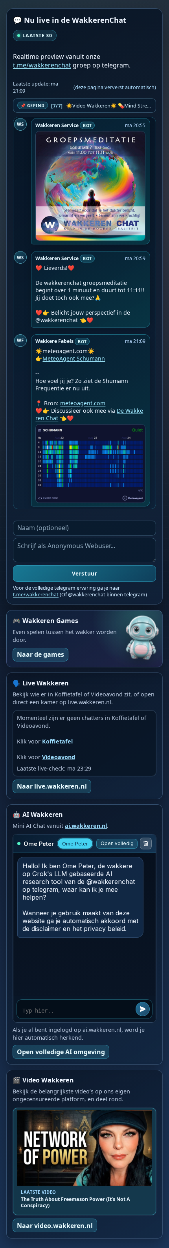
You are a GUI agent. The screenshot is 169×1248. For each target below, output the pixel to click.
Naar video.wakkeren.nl (55, 1225)
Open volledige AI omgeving (61, 1052)
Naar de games (40, 654)
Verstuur (84, 573)
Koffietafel (57, 741)
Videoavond (58, 757)
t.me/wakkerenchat (42, 65)
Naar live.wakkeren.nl (52, 786)
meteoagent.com (82, 403)
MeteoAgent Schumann (73, 358)
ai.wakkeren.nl (86, 825)
